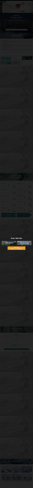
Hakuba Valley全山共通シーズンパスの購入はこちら (16, 248)
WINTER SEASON (24, 243)
